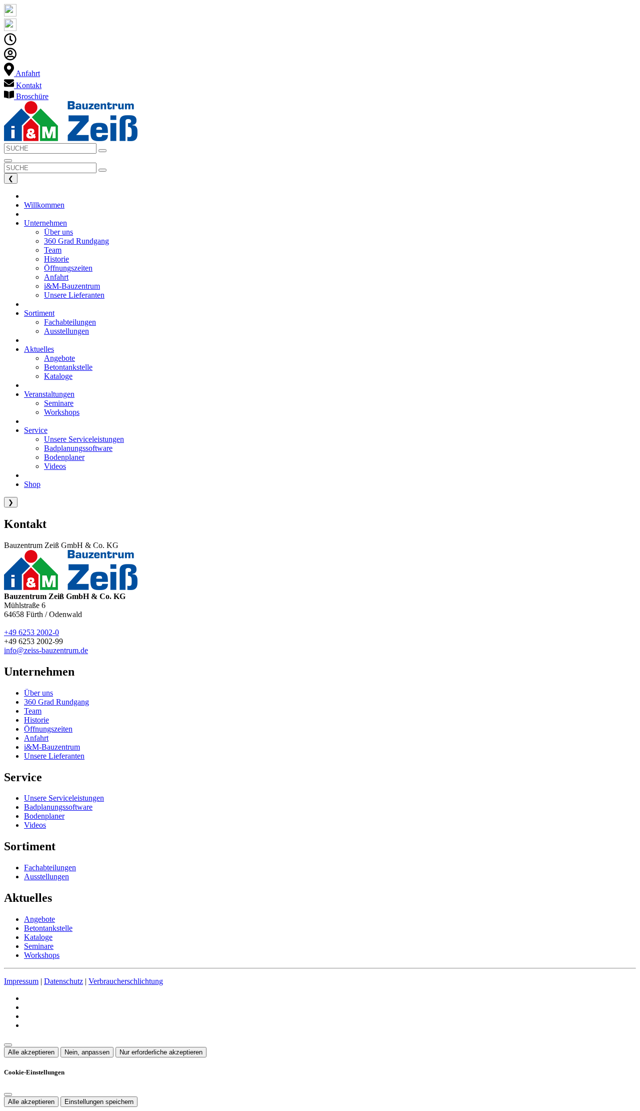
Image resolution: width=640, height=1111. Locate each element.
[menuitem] (22, 73)
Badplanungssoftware (58, 807)
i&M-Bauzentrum (52, 747)
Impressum (21, 981)
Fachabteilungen (50, 867)
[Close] (8, 1094)
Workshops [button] (62, 412)
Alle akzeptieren (31, 1052)
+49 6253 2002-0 (31, 632)
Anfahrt (36, 738)
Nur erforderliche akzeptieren (161, 1052)
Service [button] (36, 430)
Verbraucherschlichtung (125, 981)
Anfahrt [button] (56, 277)
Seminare (39, 946)
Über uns (38, 693)
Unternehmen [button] (45, 223)
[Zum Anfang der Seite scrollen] (8, 1044)
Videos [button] (55, 466)
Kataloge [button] (58, 376)
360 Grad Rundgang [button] (76, 241)
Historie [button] (56, 259)
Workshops (42, 955)
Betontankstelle (48, 928)
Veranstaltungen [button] (49, 394)
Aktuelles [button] (39, 349)
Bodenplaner (44, 816)
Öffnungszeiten (48, 729)
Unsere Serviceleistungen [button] (84, 439)
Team (33, 711)
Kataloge (38, 937)
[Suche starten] (102, 150)
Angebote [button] (59, 358)
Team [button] (53, 250)
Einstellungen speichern (99, 1101)
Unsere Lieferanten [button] (74, 295)
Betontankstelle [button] (68, 367)
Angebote (39, 919)
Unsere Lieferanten (54, 756)
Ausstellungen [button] (66, 331)
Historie (36, 720)
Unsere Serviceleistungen (64, 798)
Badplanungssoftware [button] (78, 448)
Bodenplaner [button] (64, 457)
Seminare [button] (59, 403)
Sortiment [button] (39, 313)
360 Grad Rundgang (56, 702)
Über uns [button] (58, 232)
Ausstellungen (46, 876)
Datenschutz (63, 981)
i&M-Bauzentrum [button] (72, 286)
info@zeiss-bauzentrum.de (46, 650)
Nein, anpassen (87, 1052)
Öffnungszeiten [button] (68, 268)
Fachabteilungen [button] (70, 322)
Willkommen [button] (44, 205)
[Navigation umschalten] (8, 160)
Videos (35, 825)
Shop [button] (32, 484)
